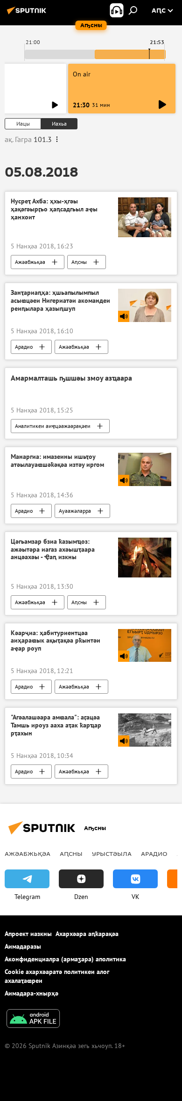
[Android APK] (33, 1019)
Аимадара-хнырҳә (31, 993)
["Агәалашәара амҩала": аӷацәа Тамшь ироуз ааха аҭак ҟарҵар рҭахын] (144, 730)
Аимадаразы (23, 946)
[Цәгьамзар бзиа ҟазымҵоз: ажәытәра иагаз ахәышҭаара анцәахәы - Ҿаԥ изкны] (144, 557)
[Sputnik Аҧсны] (28, 14)
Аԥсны (79, 261)
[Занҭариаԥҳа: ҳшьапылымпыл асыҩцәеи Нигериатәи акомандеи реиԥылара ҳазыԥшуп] (144, 305)
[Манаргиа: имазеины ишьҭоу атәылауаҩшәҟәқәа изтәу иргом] (144, 469)
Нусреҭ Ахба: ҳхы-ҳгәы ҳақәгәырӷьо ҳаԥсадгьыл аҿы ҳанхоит (54, 209)
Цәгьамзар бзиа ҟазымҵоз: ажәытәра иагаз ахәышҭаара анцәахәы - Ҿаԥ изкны (53, 550)
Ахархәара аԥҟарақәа (87, 933)
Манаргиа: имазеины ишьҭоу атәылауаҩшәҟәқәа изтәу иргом (57, 461)
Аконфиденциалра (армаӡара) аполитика (65, 959)
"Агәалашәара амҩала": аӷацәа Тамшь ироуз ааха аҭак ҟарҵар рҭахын (56, 725)
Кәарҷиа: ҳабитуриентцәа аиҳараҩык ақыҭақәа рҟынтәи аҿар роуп (55, 641)
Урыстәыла (112, 853)
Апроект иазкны (28, 933)
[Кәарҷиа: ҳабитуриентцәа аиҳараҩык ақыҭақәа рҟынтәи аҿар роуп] (144, 645)
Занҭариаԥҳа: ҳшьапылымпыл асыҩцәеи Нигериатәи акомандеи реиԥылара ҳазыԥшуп (60, 301)
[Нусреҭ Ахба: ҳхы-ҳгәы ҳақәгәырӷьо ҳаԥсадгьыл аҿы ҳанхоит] (144, 217)
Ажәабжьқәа (30, 261)
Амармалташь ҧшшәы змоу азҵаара (71, 378)
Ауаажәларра (75, 510)
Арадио (24, 346)
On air (82, 74)
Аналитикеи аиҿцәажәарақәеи (53, 425)
